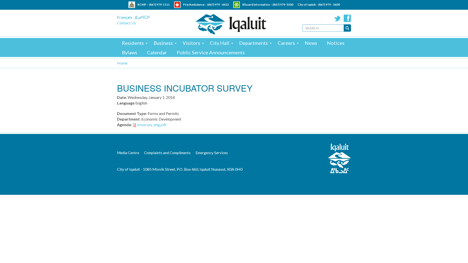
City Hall (219, 43)
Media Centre (128, 152)
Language (126, 103)
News (311, 43)
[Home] (231, 24)
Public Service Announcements (211, 52)
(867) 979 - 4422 (218, 4)
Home (122, 63)
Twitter (337, 18)
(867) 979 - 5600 (329, 4)
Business (163, 43)
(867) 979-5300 (283, 4)
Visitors (191, 43)
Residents (133, 43)
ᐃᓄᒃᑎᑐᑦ (142, 17)
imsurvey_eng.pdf (151, 124)
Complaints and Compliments (167, 152)
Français (124, 17)
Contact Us (126, 22)
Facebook (347, 18)
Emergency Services (211, 152)
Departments (253, 43)
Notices (335, 43)
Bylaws (129, 52)
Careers (286, 43)
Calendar (157, 52)
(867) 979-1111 (159, 4)
